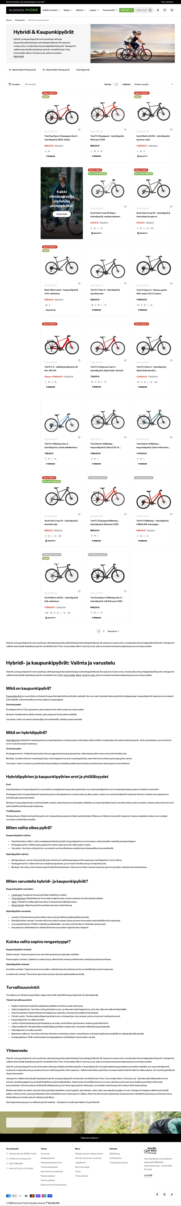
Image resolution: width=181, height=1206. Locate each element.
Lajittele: (126, 84)
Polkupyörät (20, 20)
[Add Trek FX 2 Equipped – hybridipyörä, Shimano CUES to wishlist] (125, 129)
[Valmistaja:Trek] (61, 156)
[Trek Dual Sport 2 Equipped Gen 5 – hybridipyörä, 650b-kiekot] (61, 111)
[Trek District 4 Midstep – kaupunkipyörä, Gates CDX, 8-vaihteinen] (107, 419)
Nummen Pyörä (20, 1203)
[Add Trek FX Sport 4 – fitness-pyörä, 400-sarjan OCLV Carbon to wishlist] (171, 283)
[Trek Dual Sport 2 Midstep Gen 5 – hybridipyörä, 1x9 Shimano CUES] (107, 573)
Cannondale (69, 675)
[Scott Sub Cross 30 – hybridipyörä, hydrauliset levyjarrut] (153, 188)
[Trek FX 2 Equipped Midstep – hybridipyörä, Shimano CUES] (107, 496)
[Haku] (150, 10)
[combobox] (144, 10)
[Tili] (158, 10)
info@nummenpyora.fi (20, 1158)
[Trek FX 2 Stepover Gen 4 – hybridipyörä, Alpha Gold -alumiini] (107, 342)
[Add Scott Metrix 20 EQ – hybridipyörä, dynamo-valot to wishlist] (171, 129)
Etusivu (9, 20)
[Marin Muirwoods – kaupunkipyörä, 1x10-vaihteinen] (61, 265)
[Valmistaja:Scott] (153, 156)
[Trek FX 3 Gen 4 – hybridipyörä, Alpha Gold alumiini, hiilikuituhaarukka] (153, 342)
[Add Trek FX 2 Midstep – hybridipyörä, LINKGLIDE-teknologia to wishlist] (171, 514)
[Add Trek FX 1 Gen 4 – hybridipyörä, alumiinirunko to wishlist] (125, 283)
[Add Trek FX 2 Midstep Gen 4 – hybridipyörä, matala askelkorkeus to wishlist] (79, 437)
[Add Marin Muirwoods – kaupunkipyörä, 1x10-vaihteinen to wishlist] (79, 283)
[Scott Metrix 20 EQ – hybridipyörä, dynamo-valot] (153, 111)
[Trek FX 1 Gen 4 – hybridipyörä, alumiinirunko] (107, 265)
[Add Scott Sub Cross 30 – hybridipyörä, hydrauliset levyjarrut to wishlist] (171, 206)
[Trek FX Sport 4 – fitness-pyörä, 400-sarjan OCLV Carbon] (153, 265)
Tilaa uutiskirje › (167, 2)
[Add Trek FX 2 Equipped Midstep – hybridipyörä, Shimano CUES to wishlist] (125, 514)
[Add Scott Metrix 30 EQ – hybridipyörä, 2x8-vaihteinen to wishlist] (79, 591)
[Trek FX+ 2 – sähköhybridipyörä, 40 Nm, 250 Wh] (61, 342)
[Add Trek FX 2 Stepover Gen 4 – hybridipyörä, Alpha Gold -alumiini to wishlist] (125, 360)
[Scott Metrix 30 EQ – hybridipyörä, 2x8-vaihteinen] (61, 573)
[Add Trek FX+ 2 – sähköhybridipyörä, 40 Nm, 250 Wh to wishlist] (79, 360)
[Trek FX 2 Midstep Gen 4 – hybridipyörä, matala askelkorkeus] (61, 419)
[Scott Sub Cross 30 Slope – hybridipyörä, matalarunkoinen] (107, 188)
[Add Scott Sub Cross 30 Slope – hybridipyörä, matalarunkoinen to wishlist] (125, 206)
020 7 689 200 (16, 1163)
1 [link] (98, 631)
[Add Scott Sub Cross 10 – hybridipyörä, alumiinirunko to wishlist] (79, 514)
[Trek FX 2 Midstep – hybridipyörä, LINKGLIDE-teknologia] (153, 496)
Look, (92, 675)
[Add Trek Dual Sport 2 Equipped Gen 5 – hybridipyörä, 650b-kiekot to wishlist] (79, 129)
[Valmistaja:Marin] (61, 310)
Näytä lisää (19, 56)
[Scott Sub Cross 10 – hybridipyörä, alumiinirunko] (61, 496)
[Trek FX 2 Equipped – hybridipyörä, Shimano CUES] (107, 111)
